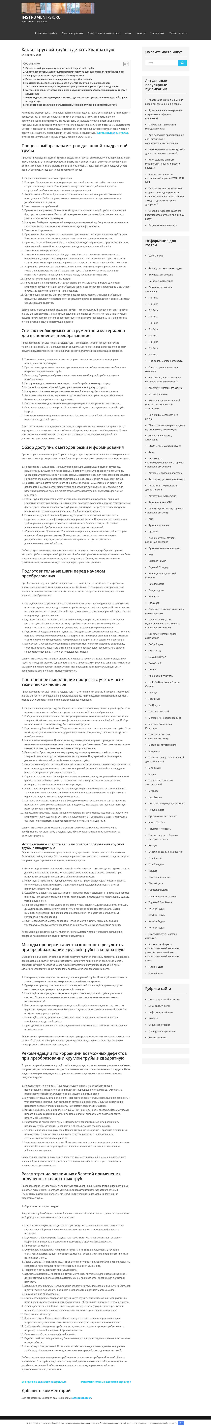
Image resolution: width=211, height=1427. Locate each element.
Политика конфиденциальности (166, 803)
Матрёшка (154, 751)
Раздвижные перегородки (163, 225)
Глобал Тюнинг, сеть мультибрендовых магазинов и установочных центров (162, 623)
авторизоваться (81, 1398)
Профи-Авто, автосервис (163, 816)
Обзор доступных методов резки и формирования (54, 75)
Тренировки (157, 33)
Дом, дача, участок (72, 33)
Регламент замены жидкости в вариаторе (106, 1381)
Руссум (153, 845)
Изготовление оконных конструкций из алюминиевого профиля (162, 163)
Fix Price (153, 297)
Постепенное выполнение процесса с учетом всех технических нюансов (67, 83)
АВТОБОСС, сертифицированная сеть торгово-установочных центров (164, 462)
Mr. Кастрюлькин (158, 394)
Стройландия (156, 864)
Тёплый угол (156, 883)
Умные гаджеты (178, 33)
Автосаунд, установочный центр (167, 479)
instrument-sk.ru (41, 17)
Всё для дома (156, 584)
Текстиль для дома (159, 877)
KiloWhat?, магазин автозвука (165, 388)
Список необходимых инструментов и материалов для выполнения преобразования (74, 71)
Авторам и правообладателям (165, 473)
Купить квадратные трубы (112, 132)
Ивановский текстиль (161, 676)
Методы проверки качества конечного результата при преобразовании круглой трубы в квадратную (76, 92)
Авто (128, 33)
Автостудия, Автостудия (162, 496)
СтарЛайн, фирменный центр (165, 851)
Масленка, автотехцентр (162, 745)
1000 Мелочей (156, 255)
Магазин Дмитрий (159, 711)
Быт (151, 554)
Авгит (152, 452)
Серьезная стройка (46, 33)
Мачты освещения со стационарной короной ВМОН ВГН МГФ (164, 178)
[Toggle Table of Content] (124, 64)
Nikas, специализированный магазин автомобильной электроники (163, 404)
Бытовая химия (157, 561)
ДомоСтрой (155, 663)
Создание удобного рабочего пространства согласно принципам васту (164, 215)
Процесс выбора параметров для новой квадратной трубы (59, 68)
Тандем (153, 870)
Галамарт (154, 603)
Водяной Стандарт (159, 567)
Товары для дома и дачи (162, 896)
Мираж (152, 774)
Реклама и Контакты (160, 828)
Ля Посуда (154, 705)
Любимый (154, 699)
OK (181, 1423)
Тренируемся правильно (162, 1031)
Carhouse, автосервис (161, 281)
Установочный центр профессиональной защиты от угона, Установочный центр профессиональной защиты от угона (162, 952)
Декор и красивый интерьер (104, 33)
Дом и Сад (155, 650)
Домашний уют (157, 657)
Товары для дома (158, 889)
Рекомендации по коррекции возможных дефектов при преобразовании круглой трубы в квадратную (76, 99)
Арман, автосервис (159, 525)
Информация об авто (161, 1012)
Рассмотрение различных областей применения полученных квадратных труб (71, 104)
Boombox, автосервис (161, 274)
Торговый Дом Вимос (161, 902)
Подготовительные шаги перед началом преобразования (58, 79)
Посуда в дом (156, 809)
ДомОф (153, 669)
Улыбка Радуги (157, 908)
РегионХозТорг (157, 822)
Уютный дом (156, 973)
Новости (140, 33)
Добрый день (156, 644)
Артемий (153, 531)
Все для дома (156, 590)
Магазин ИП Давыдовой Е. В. (165, 718)
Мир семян (155, 768)
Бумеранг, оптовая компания (165, 548)
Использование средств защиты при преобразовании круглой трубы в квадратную (74, 86)
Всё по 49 (154, 596)
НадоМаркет (155, 797)
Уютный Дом (156, 966)
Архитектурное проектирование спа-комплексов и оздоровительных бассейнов (164, 139)
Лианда (153, 692)
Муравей (153, 791)
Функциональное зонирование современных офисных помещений (163, 114)
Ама (151, 519)
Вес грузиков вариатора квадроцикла (44, 1381)
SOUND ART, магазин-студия (165, 446)
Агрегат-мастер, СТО (160, 502)
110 (150, 262)
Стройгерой (155, 858)
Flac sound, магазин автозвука (166, 361)
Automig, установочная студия (166, 268)
